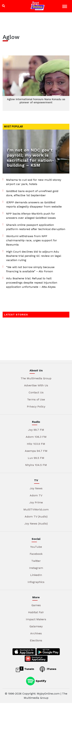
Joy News (36, 488)
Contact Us (36, 392)
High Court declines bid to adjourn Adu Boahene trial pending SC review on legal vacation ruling (33, 256)
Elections (36, 640)
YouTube (36, 546)
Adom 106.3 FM (36, 436)
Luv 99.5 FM (36, 458)
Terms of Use (36, 399)
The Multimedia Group (36, 378)
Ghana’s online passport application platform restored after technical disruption (35, 227)
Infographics (36, 582)
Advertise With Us (36, 385)
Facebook (36, 553)
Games (36, 605)
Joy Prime (36, 502)
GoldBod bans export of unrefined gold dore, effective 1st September (32, 193)
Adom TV (36, 495)
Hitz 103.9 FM (36, 443)
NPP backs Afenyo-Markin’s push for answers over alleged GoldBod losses (31, 215)
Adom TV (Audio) (36, 516)
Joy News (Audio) (36, 523)
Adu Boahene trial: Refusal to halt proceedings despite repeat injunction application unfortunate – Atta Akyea (31, 282)
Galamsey (36, 626)
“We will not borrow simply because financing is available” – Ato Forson (30, 269)
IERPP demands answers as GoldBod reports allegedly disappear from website (34, 204)
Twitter (36, 561)
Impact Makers (36, 619)
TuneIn (28, 669)
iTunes (51, 669)
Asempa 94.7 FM (36, 451)
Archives (36, 633)
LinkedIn (36, 575)
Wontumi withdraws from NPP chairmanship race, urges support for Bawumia (31, 240)
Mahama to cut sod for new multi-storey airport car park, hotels (33, 182)
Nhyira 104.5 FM (36, 465)
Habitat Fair (36, 612)
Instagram (36, 568)
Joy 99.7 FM (36, 429)
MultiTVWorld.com (36, 509)
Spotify (40, 680)
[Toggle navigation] (65, 7)
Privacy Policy (36, 406)
